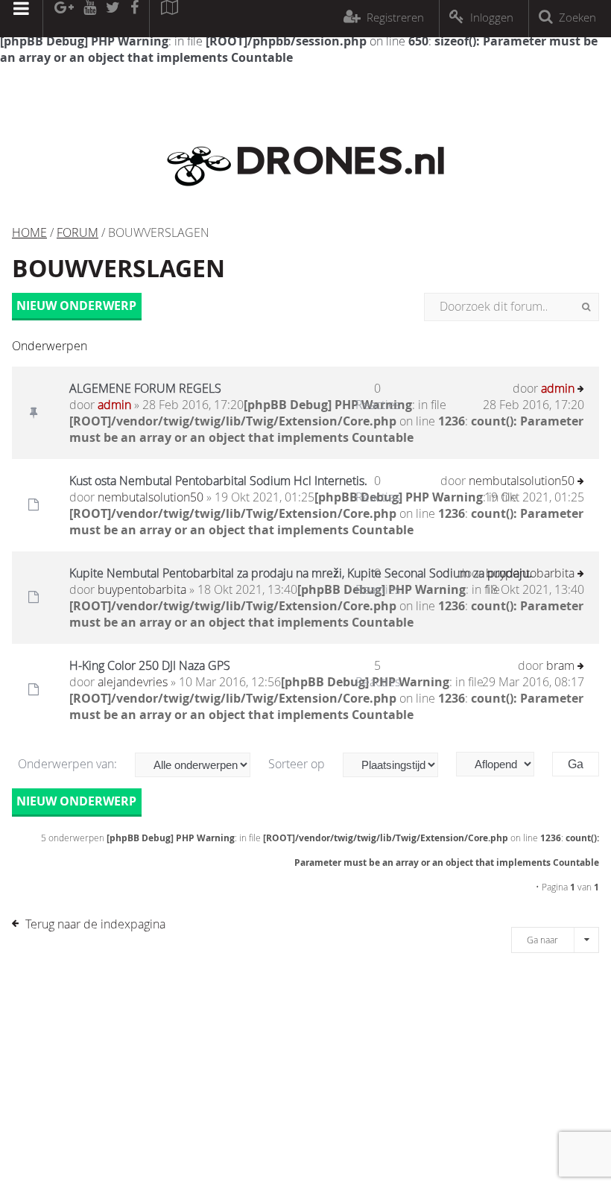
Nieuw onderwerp (76, 305)
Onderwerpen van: (69, 764)
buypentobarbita (142, 589)
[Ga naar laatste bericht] (580, 390)
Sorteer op (298, 764)
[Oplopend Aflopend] (502, 764)
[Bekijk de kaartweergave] (169, 18)
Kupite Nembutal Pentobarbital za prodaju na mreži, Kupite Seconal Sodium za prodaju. (300, 573)
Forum (77, 232)
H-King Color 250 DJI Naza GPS (149, 665)
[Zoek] (586, 307)
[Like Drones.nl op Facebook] (134, 18)
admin (114, 404)
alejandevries (133, 682)
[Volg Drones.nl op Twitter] (113, 18)
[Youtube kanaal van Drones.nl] (89, 18)
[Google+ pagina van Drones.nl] (63, 18)
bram (560, 665)
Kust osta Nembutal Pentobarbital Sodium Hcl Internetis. (218, 480)
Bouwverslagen (118, 268)
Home (29, 232)
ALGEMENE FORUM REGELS (145, 388)
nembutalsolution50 (150, 497)
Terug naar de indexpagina (95, 924)
